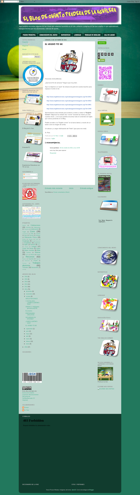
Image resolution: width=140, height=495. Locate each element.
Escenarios (29, 311)
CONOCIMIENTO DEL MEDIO (48, 35)
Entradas (27, 174)
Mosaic (24, 49)
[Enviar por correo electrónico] (68, 136)
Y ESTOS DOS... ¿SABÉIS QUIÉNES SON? (32, 302)
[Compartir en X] (72, 136)
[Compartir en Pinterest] (76, 136)
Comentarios (29, 178)
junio (27, 331)
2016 (26, 276)
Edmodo (31, 235)
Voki (23, 269)
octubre (28, 296)
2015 (26, 279)
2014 (26, 281)
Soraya (26, 407)
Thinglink (35, 260)
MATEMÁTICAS (65, 35)
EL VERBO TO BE (31, 325)
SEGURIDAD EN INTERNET (31, 318)
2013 (26, 284)
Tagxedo (38, 258)
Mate (38, 250)
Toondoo (24, 263)
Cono (32, 231)
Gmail (37, 239)
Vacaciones (34, 267)
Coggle (24, 231)
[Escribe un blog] (70, 136)
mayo (28, 334)
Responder (53, 153)
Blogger (91, 490)
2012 (26, 286)
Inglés (53, 138)
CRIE (32, 233)
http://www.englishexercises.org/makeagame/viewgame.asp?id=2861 (69, 104)
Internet (32, 244)
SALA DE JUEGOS (109, 35)
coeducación (34, 229)
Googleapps (25, 241)
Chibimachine (37, 227)
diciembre (29, 291)
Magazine (25, 46)
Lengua (34, 246)
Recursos (30, 257)
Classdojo (26, 229)
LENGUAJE (77, 35)
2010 (26, 347)
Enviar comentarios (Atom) (61, 192)
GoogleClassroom (36, 241)
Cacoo (24, 225)
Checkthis (28, 227)
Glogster (31, 239)
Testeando (27, 260)
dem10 (74, 490)
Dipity (25, 235)
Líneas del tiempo (27, 248)
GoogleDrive (27, 243)
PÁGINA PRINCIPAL (29, 35)
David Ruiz (102, 43)
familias (24, 239)
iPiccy (39, 244)
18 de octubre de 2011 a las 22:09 (70, 148)
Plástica (32, 254)
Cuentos (38, 233)
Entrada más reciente (53, 188)
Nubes (27, 254)
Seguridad (31, 258)
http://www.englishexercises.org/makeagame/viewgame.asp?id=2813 (69, 97)
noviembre (29, 294)
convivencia (25, 233)
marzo (28, 339)
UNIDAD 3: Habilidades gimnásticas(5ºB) (32, 307)
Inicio (71, 188)
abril (27, 336)
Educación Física (31, 237)
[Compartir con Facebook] (74, 136)
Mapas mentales (29, 250)
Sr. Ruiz (26, 410)
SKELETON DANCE (32, 298)
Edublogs (38, 235)
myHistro (28, 252)
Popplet (38, 254)
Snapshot (25, 42)
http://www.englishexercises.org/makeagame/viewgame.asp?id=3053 (69, 101)
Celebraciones (35, 225)
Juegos (26, 246)
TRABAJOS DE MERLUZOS (92, 35)
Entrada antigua (86, 188)
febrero (28, 341)
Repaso (24, 258)
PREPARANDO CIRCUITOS (30, 314)
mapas (38, 248)
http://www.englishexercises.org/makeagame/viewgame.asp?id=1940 (69, 108)
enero (28, 344)
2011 (26, 289)
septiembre (29, 328)
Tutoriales (25, 267)
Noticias (37, 252)
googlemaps (37, 242)
